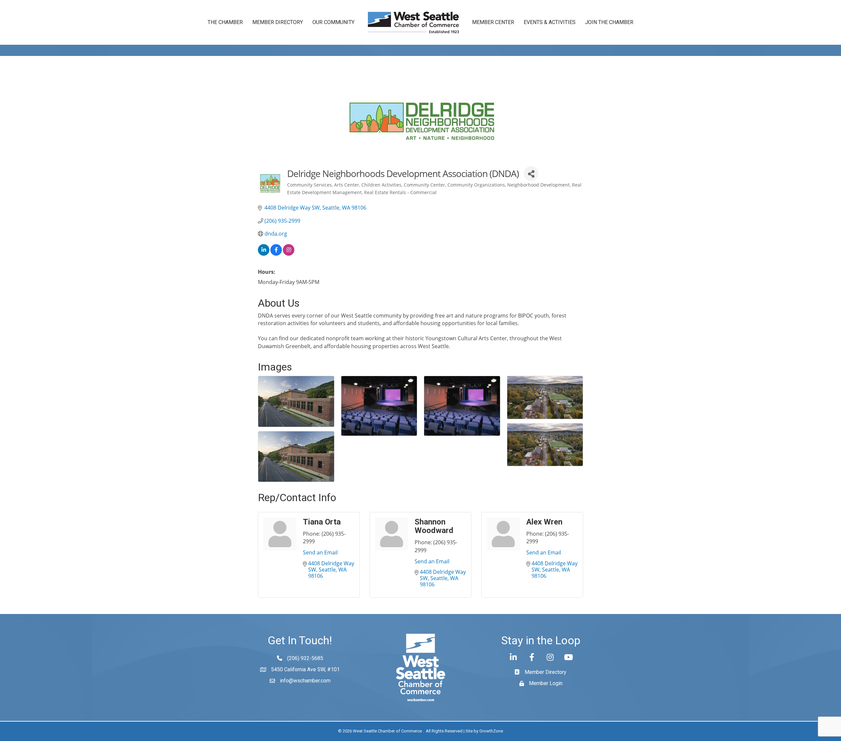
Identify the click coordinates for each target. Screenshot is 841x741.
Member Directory (277, 22)
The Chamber (225, 22)
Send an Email (320, 552)
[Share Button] (531, 173)
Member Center (493, 22)
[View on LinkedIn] (263, 253)
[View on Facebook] (276, 253)
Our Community (333, 22)
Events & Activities (550, 22)
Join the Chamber (609, 22)
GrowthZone (491, 730)
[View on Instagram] (288, 253)
